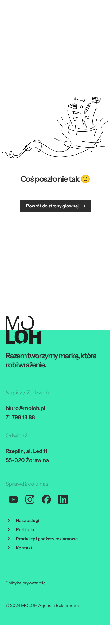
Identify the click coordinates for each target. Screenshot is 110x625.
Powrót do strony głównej (52, 206)
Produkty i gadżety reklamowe (47, 538)
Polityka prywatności (26, 583)
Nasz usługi (27, 520)
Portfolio (25, 529)
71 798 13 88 (20, 417)
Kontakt (24, 547)
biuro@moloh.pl (25, 408)
